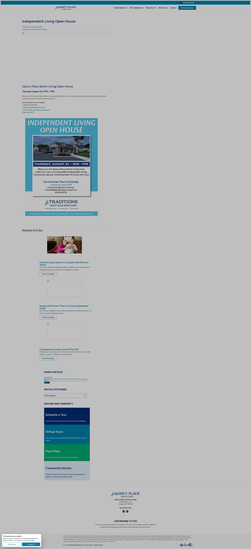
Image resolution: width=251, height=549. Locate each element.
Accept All (31, 544)
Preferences (12, 544)
